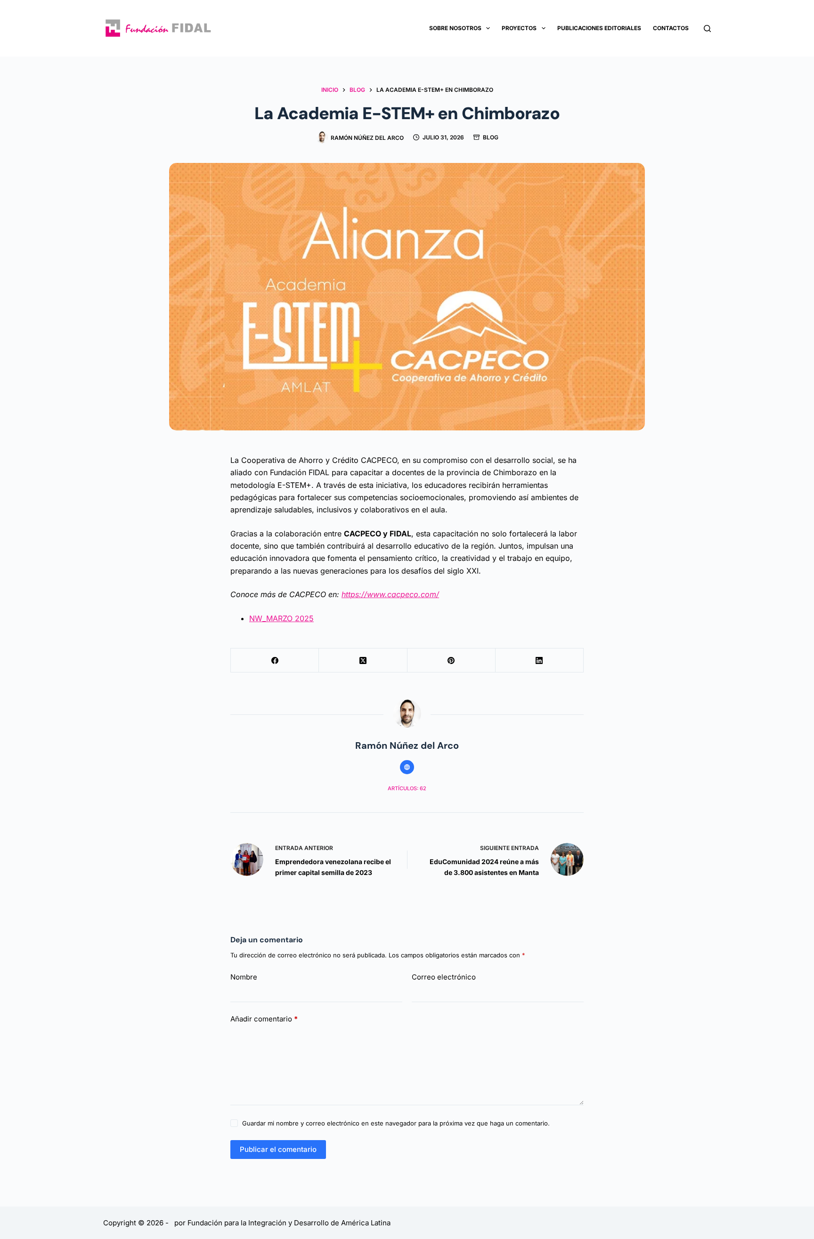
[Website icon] (407, 767)
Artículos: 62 (407, 788)
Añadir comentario (264, 1018)
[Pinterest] (451, 660)
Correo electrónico (444, 976)
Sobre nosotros (455, 28)
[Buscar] (707, 28)
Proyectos (519, 28)
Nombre (243, 976)
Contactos (671, 28)
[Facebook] (275, 660)
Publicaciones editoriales (599, 28)
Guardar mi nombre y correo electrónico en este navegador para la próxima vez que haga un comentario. (396, 1123)
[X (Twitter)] (363, 660)
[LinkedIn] (540, 660)
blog (490, 137)
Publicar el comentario (278, 1149)
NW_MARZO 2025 (281, 618)
